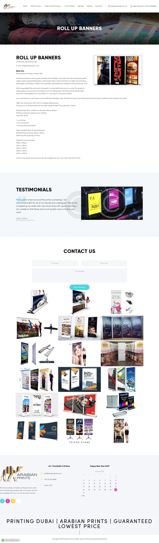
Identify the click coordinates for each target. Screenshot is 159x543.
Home (67, 33)
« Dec (83, 496)
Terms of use (90, 539)
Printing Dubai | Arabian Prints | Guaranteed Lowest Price (79, 524)
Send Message (79, 287)
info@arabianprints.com (53, 473)
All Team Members (76, 33)
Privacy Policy (102, 539)
